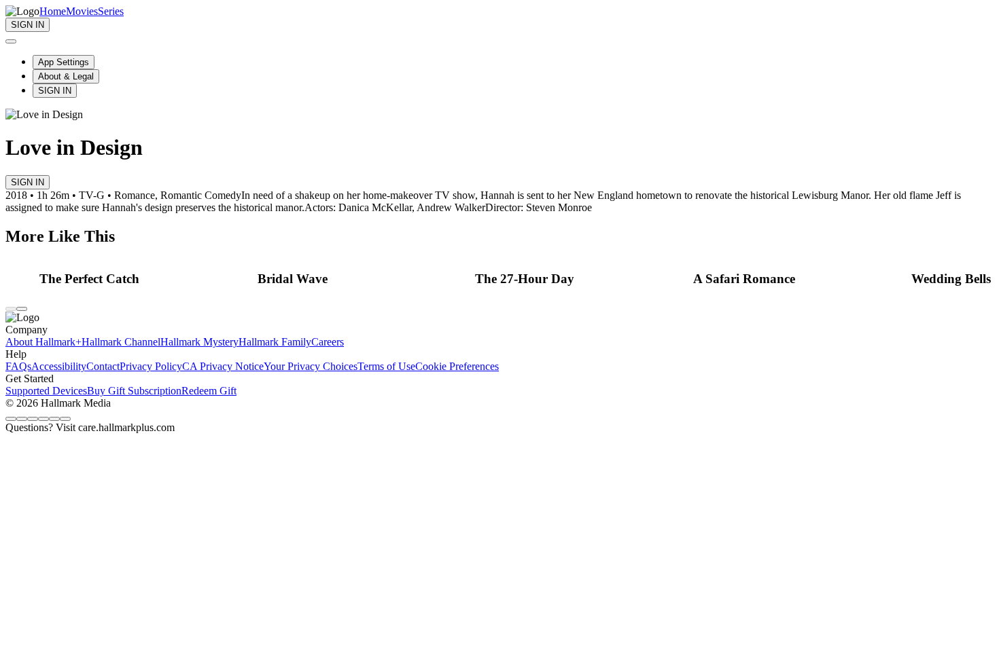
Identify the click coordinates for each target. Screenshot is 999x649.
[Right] (21, 309)
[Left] (10, 309)
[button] (144, 279)
